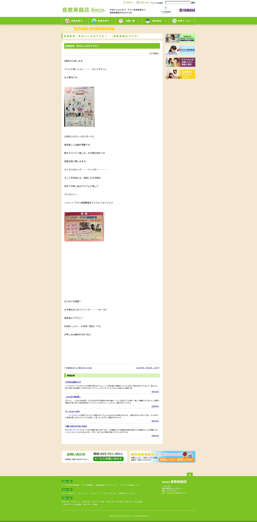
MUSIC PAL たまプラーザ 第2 (94, 502)
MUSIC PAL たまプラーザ (71, 502)
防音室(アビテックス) (127, 493)
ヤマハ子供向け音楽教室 (70, 485)
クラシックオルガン (109, 493)
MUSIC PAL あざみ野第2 (133, 502)
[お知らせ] (128, 2)
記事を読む (155, 391)
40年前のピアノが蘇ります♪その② (79, 368)
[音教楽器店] (84, 10)
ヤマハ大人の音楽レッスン (129, 485)
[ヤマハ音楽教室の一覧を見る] (75, 21)
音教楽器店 (68, 29)
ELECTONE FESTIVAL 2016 (147, 368)
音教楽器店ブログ (80, 29)
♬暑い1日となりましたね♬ (76, 426)
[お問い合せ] (143, 2)
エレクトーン (83, 493)
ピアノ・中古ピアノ (69, 493)
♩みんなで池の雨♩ (73, 396)
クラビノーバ (95, 493)
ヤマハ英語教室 (87, 485)
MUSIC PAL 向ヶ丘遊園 (72, 504)
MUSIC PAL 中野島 (90, 504)
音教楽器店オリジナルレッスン (106, 485)
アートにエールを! (72, 411)
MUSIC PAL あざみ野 (114, 502)
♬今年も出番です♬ (73, 382)
